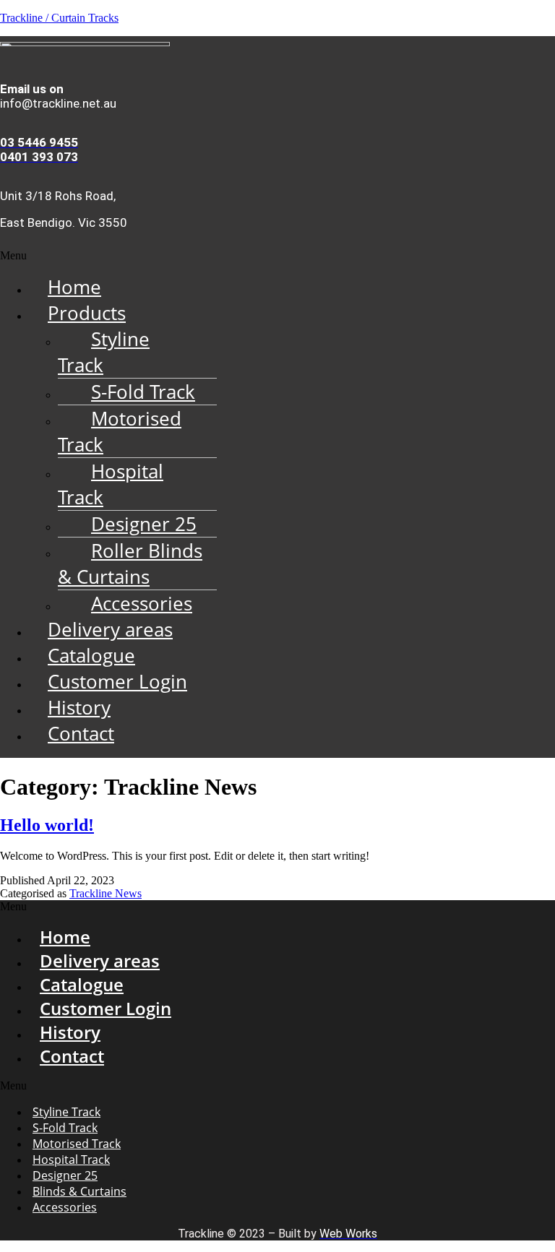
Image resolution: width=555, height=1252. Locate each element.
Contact (81, 733)
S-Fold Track (143, 392)
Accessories (141, 603)
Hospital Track (110, 484)
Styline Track (104, 352)
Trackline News (105, 893)
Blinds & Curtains (79, 1191)
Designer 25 (144, 524)
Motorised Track (119, 431)
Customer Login (117, 681)
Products (87, 313)
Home (74, 287)
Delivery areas (110, 629)
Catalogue (91, 655)
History (79, 707)
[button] (277, 255)
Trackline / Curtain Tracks (59, 18)
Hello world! (47, 825)
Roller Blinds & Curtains (130, 564)
